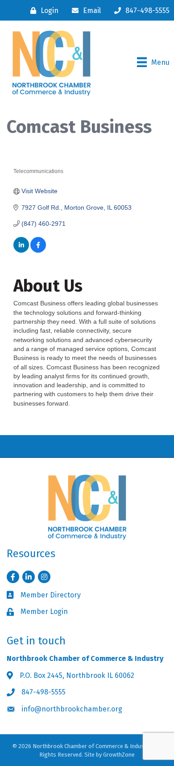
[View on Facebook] (38, 250)
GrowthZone (119, 754)
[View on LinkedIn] (21, 250)
